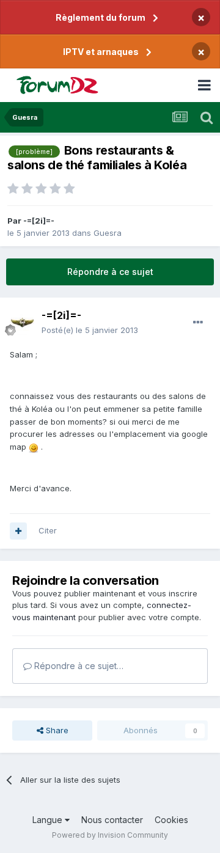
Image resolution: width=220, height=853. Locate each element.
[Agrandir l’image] (33, 447)
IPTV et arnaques (101, 51)
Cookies (171, 820)
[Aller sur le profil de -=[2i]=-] (22, 323)
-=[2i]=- (38, 220)
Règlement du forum (100, 17)
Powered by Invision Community (110, 835)
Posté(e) (90, 330)
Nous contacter (112, 820)
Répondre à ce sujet (110, 271)
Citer (47, 530)
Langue (48, 820)
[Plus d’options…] (198, 322)
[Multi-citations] (18, 531)
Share (55, 730)
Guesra (108, 233)
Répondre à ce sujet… (77, 666)
